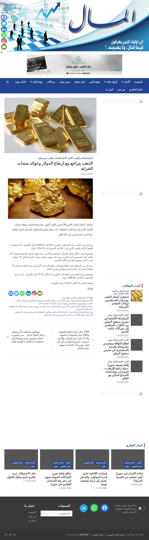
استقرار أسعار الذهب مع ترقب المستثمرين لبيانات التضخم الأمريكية (116, 301)
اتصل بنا (109, 89)
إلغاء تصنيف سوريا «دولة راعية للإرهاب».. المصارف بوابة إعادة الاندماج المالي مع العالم (116, 371)
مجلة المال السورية (85, 309)
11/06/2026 (101, 488)
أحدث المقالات (131, 286)
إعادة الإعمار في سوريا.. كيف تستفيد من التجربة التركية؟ (128, 477)
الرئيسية (138, 81)
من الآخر (51, 81)
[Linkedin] (28, 293)
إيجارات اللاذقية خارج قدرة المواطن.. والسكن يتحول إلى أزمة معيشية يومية (93, 479)
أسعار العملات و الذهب (83, 158)
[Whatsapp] (22, 293)
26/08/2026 (123, 310)
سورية (30, 306)
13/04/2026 (30, 481)
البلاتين (73, 298)
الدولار (24, 300)
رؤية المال (38, 81)
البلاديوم (66, 298)
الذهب (18, 300)
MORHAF (84, 534)
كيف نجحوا (80, 81)
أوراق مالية (112, 81)
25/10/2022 (87, 174)
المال (40, 303)
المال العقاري (135, 89)
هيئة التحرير (97, 534)
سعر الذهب (45, 306)
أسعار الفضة (82, 298)
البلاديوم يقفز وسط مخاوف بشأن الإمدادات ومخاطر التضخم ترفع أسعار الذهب (60, 300)
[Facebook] (10, 293)
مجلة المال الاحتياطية (18, 306)
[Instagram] (34, 293)
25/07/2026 (136, 484)
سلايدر (51, 158)
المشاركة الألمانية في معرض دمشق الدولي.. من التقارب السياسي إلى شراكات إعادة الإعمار (116, 325)
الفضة (46, 303)
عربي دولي (65, 81)
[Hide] (1, 52)
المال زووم (20, 81)
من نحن (121, 89)
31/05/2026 (65, 488)
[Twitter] (16, 293)
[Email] (39, 293)
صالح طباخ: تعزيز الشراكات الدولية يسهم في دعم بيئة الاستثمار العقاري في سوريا (58, 479)
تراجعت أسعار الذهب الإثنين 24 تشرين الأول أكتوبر (72, 306)
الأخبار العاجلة (61, 158)
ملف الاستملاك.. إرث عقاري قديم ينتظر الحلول (21, 475)
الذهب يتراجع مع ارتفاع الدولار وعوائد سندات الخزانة (71, 303)
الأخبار (127, 81)
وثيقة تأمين (94, 81)
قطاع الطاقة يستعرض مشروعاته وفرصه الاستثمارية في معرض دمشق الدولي (116, 348)
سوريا (36, 306)
